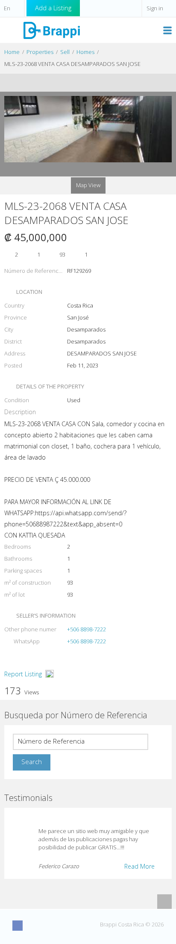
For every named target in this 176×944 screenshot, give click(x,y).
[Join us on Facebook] (17, 925)
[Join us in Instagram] (33, 925)
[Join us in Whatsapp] (81, 925)
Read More (139, 866)
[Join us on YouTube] (49, 925)
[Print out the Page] (80, 83)
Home (12, 52)
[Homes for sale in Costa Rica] (51, 30)
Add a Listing (53, 7)
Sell (65, 52)
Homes (85, 52)
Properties (39, 52)
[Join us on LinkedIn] (65, 925)
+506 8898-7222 (86, 629)
